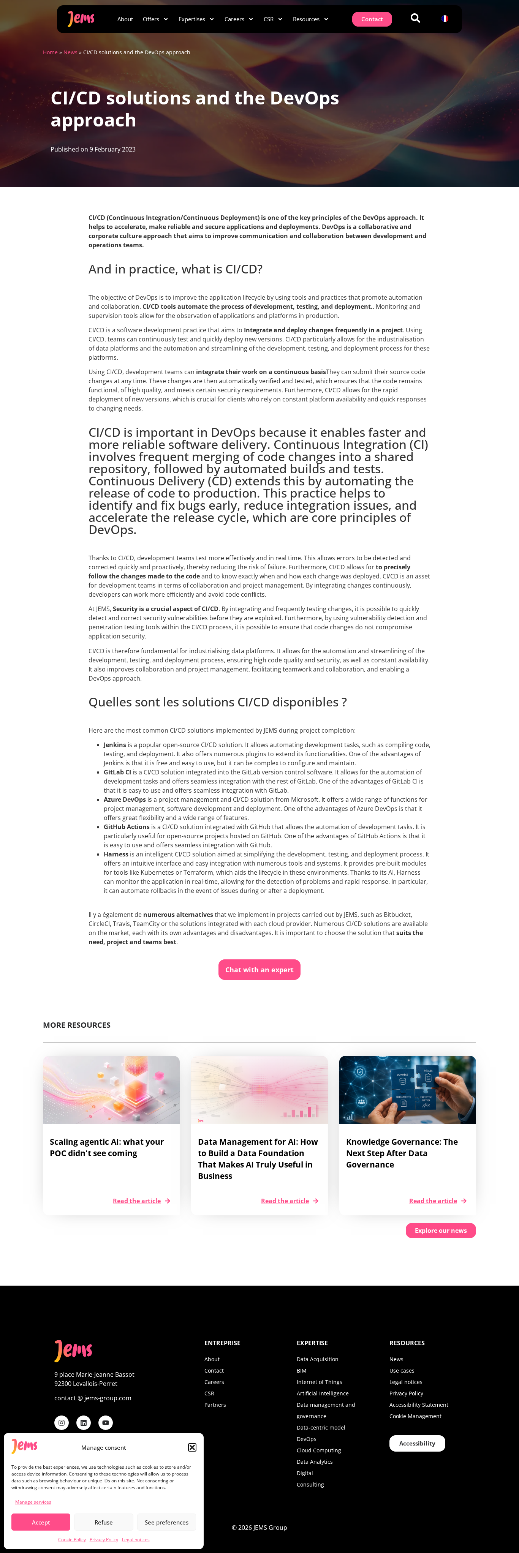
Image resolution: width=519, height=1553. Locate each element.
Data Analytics (315, 1461)
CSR (269, 19)
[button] (192, 1447)
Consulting (310, 1484)
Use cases (402, 1370)
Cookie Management (415, 1416)
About (125, 19)
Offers (151, 19)
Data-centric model (321, 1427)
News (70, 52)
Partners (215, 1404)
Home (50, 52)
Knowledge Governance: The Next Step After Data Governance (402, 1153)
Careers (234, 19)
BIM (302, 1370)
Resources (306, 19)
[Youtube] (105, 1423)
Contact (214, 1370)
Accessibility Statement (418, 1404)
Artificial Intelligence (323, 1393)
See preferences (166, 1522)
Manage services (33, 1502)
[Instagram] (61, 1423)
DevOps (306, 1438)
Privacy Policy (104, 1539)
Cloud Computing (319, 1450)
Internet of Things (319, 1382)
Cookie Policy (72, 1539)
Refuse (104, 1522)
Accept (41, 1522)
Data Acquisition (318, 1359)
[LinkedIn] (83, 1423)
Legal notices (136, 1539)
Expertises (192, 19)
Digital (305, 1473)
